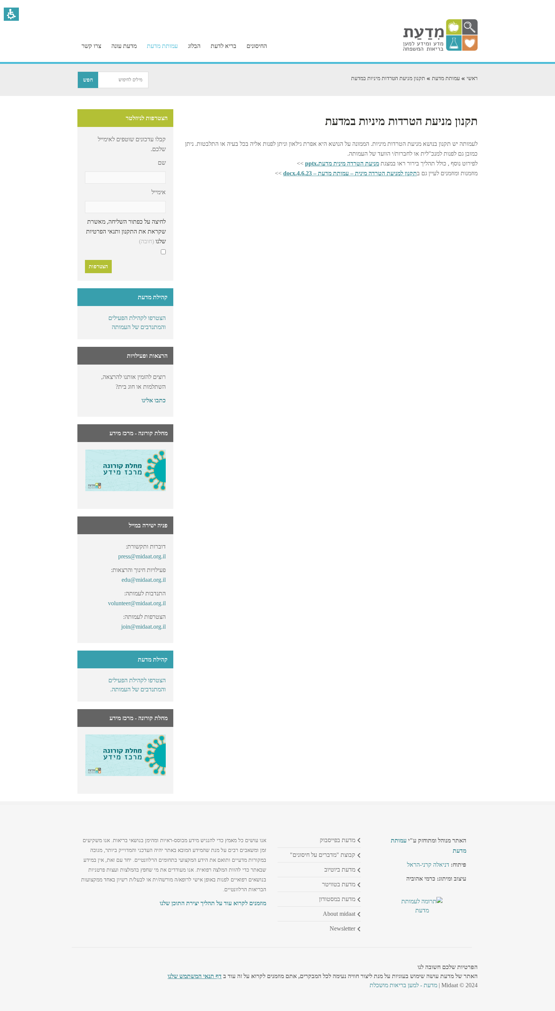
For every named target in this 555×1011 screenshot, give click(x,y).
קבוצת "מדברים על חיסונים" (322, 855)
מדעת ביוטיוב (339, 869)
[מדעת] (440, 49)
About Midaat (339, 914)
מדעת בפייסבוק (337, 840)
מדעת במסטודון (337, 899)
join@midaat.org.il (143, 626)
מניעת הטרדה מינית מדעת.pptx (342, 163)
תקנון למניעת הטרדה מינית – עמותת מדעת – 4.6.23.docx (350, 173)
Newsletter (342, 928)
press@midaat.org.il (142, 556)
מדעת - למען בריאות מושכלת (403, 985)
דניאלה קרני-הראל (428, 864)
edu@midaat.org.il (144, 580)
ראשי (472, 78)
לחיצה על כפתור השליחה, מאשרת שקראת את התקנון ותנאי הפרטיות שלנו (126, 231)
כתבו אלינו (154, 400)
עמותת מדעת (446, 78)
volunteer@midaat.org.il (137, 603)
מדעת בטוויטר (338, 884)
